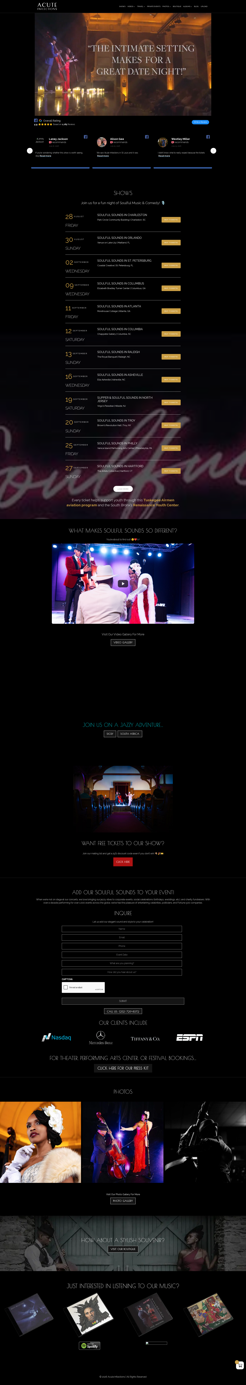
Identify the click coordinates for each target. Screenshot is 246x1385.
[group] (60, 153)
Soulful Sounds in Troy (116, 420)
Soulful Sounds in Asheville (120, 375)
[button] (213, 151)
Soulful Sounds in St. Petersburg (124, 260)
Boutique (177, 6)
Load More (123, 489)
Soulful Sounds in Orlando (119, 238)
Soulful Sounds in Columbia (120, 329)
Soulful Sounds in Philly (117, 443)
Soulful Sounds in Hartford (120, 466)
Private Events (153, 6)
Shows (122, 6)
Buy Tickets (171, 220)
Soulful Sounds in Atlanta (119, 306)
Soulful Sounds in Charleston (122, 215)
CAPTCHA (67, 979)
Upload (204, 6)
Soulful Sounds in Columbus (120, 283)
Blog (196, 6)
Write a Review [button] (200, 122)
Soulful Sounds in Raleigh (118, 352)
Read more (48, 156)
